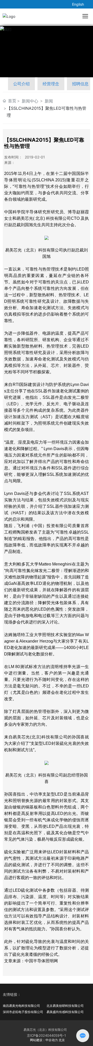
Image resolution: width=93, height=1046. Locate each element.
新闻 (49, 101)
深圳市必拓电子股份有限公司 (23, 1012)
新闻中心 (30, 101)
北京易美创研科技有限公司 (65, 1006)
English (78, 4)
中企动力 (51, 1040)
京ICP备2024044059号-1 (46, 1035)
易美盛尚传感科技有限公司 (65, 1012)
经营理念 (51, 83)
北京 (62, 1040)
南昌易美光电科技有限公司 (21, 1006)
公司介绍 (21, 83)
